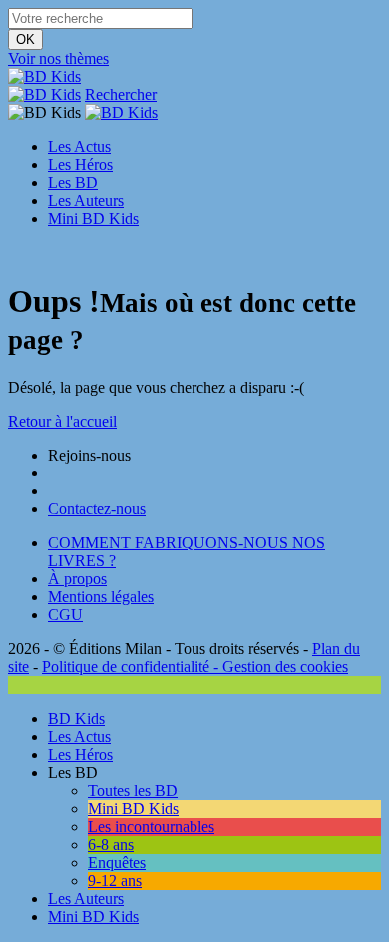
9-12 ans (115, 880)
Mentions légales (101, 596)
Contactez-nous (97, 508)
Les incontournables (151, 826)
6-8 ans (111, 844)
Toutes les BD (133, 790)
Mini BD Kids (93, 218)
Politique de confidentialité (125, 666)
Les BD (73, 182)
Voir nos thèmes (58, 58)
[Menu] (14, 252)
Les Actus (79, 146)
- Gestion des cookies (278, 666)
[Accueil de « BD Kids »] (44, 76)
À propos (77, 578)
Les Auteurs (86, 200)
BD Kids (76, 718)
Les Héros (80, 164)
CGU (65, 614)
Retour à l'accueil (62, 421)
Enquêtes (117, 862)
